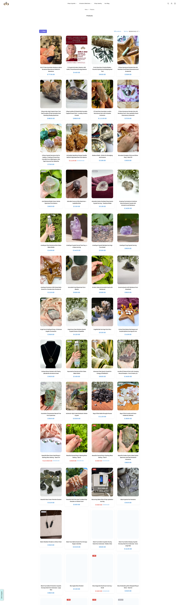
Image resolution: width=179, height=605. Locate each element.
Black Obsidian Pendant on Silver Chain (51, 542)
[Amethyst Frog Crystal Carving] (128, 228)
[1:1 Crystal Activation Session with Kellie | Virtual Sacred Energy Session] (76, 50)
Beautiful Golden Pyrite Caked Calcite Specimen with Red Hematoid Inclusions (128, 457)
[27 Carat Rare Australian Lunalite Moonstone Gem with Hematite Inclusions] (102, 94)
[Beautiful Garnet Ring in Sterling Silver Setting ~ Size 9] (102, 438)
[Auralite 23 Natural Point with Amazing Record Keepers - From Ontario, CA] (128, 354)
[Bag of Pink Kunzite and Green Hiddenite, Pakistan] (128, 396)
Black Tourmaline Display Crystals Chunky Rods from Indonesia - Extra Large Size (128, 544)
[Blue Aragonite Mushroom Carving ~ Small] (102, 568)
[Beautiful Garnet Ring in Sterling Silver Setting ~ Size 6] (76, 438)
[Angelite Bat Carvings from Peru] (102, 312)
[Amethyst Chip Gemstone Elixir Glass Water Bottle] (51, 228)
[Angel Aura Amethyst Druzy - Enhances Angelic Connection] (51, 312)
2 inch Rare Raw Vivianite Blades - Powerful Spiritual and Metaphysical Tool (102, 69)
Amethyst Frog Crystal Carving (128, 245)
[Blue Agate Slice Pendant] (76, 568)
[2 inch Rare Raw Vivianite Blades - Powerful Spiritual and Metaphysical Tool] (102, 50)
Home (86, 9)
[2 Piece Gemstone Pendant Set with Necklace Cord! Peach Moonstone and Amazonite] (128, 50)
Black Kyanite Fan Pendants (128, 499)
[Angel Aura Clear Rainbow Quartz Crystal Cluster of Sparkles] (76, 312)
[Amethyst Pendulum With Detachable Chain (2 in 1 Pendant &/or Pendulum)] (51, 270)
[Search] (168, 3)
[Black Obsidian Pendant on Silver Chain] (51, 524)
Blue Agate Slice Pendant (76, 586)
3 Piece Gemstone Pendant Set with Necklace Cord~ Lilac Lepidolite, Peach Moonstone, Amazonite (128, 113)
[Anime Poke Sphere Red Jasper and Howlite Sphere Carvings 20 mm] (128, 312)
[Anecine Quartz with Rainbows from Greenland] (128, 270)
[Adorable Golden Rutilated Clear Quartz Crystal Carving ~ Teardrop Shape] (102, 184)
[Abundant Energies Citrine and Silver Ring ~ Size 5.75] (128, 138)
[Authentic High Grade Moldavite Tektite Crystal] (76, 396)
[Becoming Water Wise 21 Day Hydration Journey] (102, 482)
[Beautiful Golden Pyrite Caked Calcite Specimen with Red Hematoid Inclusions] (128, 438)
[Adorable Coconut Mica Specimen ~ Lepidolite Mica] (76, 184)
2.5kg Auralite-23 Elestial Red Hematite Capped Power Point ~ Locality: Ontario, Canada (76, 113)
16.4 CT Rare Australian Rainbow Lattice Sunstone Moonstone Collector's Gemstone (51, 69)
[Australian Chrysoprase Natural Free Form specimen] (51, 396)
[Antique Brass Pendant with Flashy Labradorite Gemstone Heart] (51, 354)
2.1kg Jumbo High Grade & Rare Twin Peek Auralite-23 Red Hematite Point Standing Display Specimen (51, 113)
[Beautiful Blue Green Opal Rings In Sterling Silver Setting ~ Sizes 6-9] (51, 438)
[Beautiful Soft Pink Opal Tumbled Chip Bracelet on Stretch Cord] (76, 482)
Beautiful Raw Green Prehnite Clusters (50, 499)
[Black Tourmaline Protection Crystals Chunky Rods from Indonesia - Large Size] (51, 568)
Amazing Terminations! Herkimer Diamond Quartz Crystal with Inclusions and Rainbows (128, 203)
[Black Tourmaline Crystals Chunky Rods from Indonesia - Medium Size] (102, 524)
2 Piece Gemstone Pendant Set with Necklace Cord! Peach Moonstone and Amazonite (128, 69)
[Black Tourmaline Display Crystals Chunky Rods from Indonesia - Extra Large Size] (128, 524)
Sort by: (126, 31)
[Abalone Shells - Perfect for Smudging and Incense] (102, 138)
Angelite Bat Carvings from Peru (102, 329)
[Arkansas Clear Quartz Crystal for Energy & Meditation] (102, 354)
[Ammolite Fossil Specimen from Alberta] (76, 270)
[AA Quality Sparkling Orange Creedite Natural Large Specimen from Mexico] (76, 138)
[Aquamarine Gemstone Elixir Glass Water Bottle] (76, 354)
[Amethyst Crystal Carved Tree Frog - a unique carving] (76, 228)
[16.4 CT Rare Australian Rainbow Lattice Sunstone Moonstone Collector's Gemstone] (51, 50)
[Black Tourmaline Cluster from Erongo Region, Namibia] (76, 524)
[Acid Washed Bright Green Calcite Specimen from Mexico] (51, 184)
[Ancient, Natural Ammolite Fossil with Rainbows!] (102, 270)
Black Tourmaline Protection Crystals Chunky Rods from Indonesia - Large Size (51, 588)
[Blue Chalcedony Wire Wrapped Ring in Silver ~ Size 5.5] (128, 568)
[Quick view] (59, 39)
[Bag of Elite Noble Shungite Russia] (102, 396)
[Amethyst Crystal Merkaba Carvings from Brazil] (102, 228)
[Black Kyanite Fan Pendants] (128, 482)
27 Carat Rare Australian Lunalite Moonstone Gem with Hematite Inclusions (102, 113)
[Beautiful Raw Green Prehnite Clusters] (51, 482)
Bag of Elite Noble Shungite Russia (102, 413)
